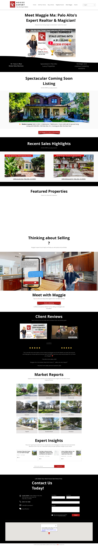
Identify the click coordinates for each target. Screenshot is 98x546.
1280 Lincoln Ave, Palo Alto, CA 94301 (24, 179)
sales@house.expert (27, 505)
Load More (49, 343)
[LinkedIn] (93, 271)
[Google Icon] (93, 269)
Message (53, 505)
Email (53, 500)
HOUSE (20, 2)
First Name (54, 495)
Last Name (68, 495)
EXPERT (20, 5)
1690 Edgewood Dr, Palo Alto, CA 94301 (73, 179)
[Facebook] (93, 274)
